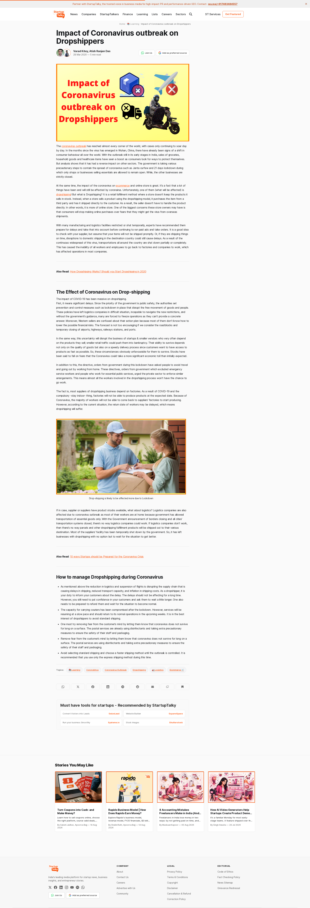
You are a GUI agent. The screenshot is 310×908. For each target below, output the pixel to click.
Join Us (148, 53)
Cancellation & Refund (179, 893)
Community (122, 893)
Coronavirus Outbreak (116, 670)
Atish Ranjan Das (99, 51)
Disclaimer (172, 888)
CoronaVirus (92, 670)
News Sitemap (225, 882)
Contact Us (123, 877)
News (74, 14)
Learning (142, 14)
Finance (128, 14)
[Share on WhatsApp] (63, 687)
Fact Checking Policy (228, 877)
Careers (167, 14)
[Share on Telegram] (122, 687)
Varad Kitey (80, 51)
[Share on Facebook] (93, 687)
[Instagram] (66, 887)
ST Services (213, 14)
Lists (155, 14)
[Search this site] (190, 14)
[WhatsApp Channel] (83, 887)
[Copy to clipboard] (167, 687)
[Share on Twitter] (78, 687)
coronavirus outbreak (74, 146)
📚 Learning (74, 670)
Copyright (172, 882)
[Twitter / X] (50, 887)
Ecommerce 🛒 (177, 670)
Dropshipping (139, 670)
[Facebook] (55, 887)
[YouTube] (72, 887)
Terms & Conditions (177, 877)
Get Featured (233, 14)
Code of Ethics (225, 871)
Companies (89, 14)
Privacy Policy (174, 871)
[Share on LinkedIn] (107, 687)
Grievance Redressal (228, 888)
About (120, 871)
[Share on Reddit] (137, 687)
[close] (306, 3)
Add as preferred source (174, 53)
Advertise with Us (126, 888)
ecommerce (122, 185)
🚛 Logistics (158, 670)
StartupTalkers (109, 14)
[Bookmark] (182, 687)
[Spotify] (77, 887)
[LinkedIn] (61, 887)
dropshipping (63, 194)
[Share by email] (152, 687)
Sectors (181, 14)
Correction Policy (176, 899)
